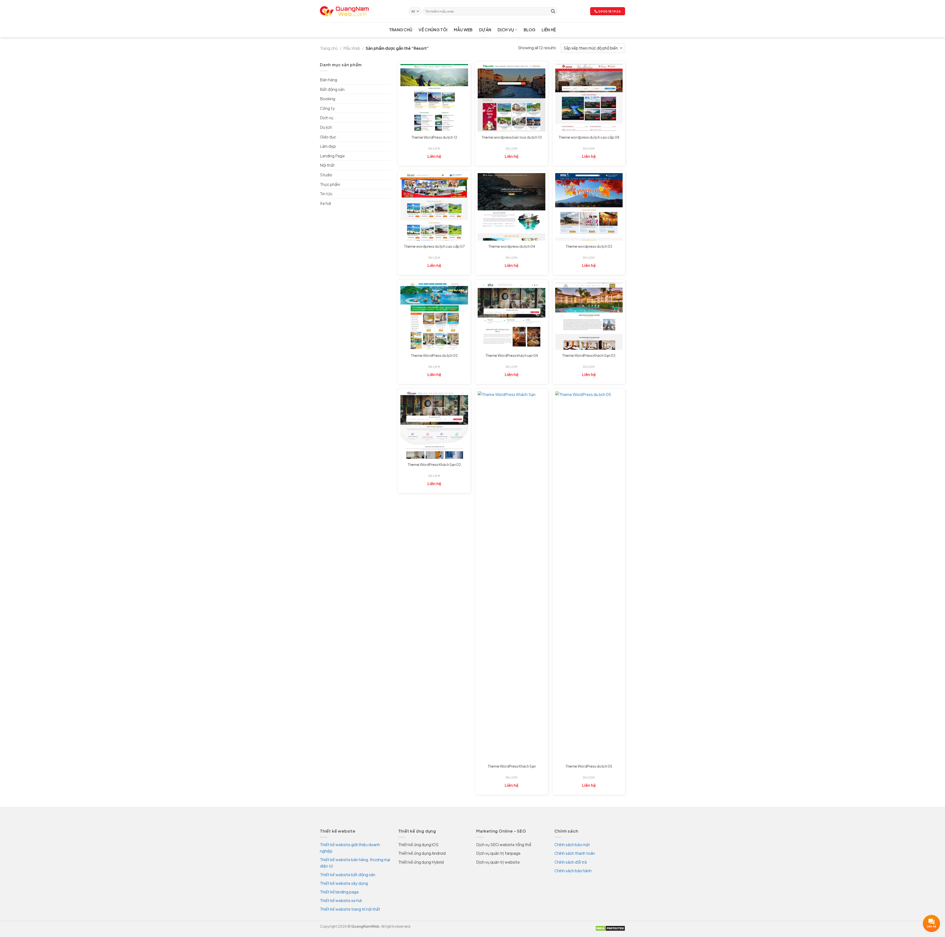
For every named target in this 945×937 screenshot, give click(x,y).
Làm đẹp (328, 146)
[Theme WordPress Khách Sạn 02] (434, 425)
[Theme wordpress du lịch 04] (511, 207)
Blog (529, 29)
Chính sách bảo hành (573, 870)
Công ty (327, 108)
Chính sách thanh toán (574, 853)
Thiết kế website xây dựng (344, 883)
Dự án (485, 29)
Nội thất (327, 165)
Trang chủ (400, 29)
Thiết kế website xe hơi (341, 900)
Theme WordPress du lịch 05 (588, 766)
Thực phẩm (330, 184)
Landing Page (332, 155)
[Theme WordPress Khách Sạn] (511, 576)
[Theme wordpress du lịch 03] (589, 207)
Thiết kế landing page (339, 891)
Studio (326, 174)
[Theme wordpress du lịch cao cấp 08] (589, 98)
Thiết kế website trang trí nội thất (350, 909)
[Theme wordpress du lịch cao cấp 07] (434, 207)
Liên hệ (549, 29)
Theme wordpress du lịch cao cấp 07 (434, 246)
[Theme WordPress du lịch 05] (589, 576)
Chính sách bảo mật (572, 844)
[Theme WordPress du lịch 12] (434, 98)
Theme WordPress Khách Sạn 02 (434, 464)
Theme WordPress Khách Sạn (512, 766)
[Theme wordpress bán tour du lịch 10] (511, 98)
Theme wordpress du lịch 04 (511, 246)
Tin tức (326, 193)
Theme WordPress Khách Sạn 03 (588, 355)
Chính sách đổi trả (570, 862)
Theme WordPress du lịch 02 (434, 355)
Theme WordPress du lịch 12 (434, 137)
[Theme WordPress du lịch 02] (434, 316)
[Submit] (553, 11)
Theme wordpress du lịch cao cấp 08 (588, 137)
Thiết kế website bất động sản (347, 874)
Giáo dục (328, 136)
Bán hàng (328, 79)
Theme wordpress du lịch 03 (589, 246)
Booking (327, 98)
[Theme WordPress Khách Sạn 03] (589, 316)
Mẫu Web (463, 29)
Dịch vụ (506, 29)
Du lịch (326, 127)
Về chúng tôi (433, 29)
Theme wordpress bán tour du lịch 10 (511, 137)
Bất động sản (332, 89)
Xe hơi (325, 203)
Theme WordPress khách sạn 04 (511, 355)
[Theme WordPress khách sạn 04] (511, 316)
